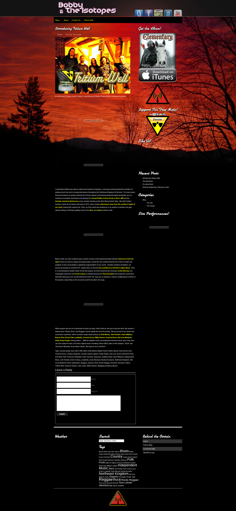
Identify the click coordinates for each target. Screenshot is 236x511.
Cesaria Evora (60, 354)
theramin (114, 363)
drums (119, 354)
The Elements (148, 181)
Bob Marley (92, 351)
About (66, 20)
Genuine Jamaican (94, 357)
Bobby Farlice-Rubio (105, 351)
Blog (58, 20)
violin (84, 366)
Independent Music (118, 466)
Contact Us (76, 20)
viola (79, 366)
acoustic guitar (65, 351)
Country (84, 354)
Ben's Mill (78, 351)
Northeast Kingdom (122, 360)
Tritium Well (88, 20)
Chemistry (106, 457)
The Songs (77, 34)
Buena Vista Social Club (123, 351)
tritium (128, 363)
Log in (145, 441)
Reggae (84, 363)
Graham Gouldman (123, 463)
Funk (84, 357)
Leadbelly (84, 360)
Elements (110, 460)
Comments (149, 449)
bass (73, 351)
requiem (91, 363)
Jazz (111, 468)
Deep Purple (104, 354)
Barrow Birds (103, 451)
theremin (121, 363)
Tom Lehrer (125, 482)
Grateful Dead (107, 357)
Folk (64, 357)
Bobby (60, 34)
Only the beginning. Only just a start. (156, 187)
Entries (147, 445)
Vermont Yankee (71, 366)
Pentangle (122, 477)
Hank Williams (118, 357)
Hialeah (115, 466)
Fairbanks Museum (120, 460)
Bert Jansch (116, 451)
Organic (114, 476)
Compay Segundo (73, 354)
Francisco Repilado (74, 357)
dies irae (113, 354)
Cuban (125, 457)
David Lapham (93, 354)
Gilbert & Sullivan (110, 463)
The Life (69, 34)
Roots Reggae (104, 363)
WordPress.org (148, 453)
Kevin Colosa (75, 360)
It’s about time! (148, 184)
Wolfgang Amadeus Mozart (107, 366)
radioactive (76, 363)
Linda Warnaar (94, 360)
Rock (96, 363)
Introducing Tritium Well (151, 178)
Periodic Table (130, 477)
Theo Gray (102, 483)
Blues (85, 351)
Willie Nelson (92, 366)
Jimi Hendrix (65, 360)
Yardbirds (121, 485)
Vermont (104, 485)
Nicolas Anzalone (107, 360)
